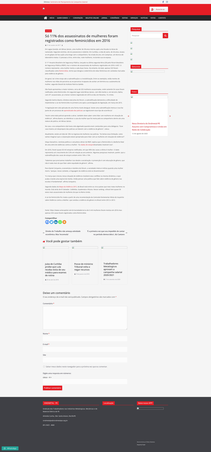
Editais (125, 18)
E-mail (46, 344)
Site (44, 355)
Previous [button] (128, 116)
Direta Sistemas (150, 442)
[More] (64, 222)
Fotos (153, 18)
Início (52, 18)
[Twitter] (51, 222)
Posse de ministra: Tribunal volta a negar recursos (83, 266)
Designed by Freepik (141, 444)
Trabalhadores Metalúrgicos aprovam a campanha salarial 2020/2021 (113, 269)
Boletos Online (92, 18)
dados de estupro (87, 145)
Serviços (134, 18)
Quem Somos (62, 18)
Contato (162, 18)
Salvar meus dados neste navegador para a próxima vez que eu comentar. (76, 366)
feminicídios (63, 71)
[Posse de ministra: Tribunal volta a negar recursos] (85, 248)
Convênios (114, 18)
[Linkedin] (56, 222)
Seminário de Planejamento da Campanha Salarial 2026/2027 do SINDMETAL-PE (68, 3)
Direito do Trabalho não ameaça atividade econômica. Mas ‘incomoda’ (62, 233)
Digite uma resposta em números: (57, 373)
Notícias (144, 18)
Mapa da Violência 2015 (68, 187)
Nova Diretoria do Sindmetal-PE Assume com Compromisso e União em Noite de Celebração (149, 126)
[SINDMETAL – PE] (45, 18)
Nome (46, 333)
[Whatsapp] (60, 222)
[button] (69, 17)
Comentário (48, 303)
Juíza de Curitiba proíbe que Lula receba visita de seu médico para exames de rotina (55, 269)
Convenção (78, 18)
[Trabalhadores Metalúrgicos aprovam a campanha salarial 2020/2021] (114, 248)
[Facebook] (47, 222)
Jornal (104, 18)
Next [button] (170, 116)
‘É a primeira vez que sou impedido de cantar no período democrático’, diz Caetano (106, 233)
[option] (149, 116)
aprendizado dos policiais (73, 110)
